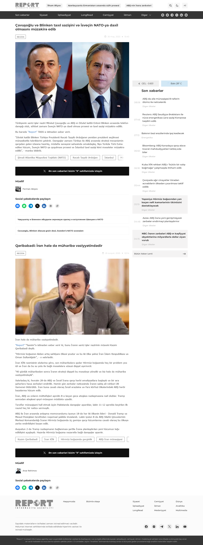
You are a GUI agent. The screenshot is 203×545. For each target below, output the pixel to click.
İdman (157, 506)
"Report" (20, 345)
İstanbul (109, 157)
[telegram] (172, 15)
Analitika (180, 506)
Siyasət (136, 501)
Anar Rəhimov (30, 470)
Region (20, 37)
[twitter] (176, 15)
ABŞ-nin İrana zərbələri (138, 5)
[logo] (27, 5)
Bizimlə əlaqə (93, 501)
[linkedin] (181, 15)
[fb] (162, 15)
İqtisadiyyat (138, 506)
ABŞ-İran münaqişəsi (110, 439)
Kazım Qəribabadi (27, 439)
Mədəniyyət (160, 510)
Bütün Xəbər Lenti (143, 253)
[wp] (24, 206)
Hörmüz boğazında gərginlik (76, 439)
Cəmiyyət (159, 501)
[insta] (167, 15)
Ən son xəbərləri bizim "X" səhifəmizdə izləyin (75, 171)
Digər (144, 15)
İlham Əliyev (54, 5)
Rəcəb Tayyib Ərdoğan (85, 157)
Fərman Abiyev (30, 189)
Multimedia (181, 510)
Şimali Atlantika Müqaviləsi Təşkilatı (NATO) (42, 157)
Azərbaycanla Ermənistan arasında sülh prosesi (93, 5)
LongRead (138, 510)
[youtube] (186, 15)
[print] (50, 206)
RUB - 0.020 (147, 83)
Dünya (179, 501)
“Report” (32, 132)
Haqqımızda (69, 501)
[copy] (57, 206)
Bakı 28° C (176, 83)
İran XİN (49, 439)
